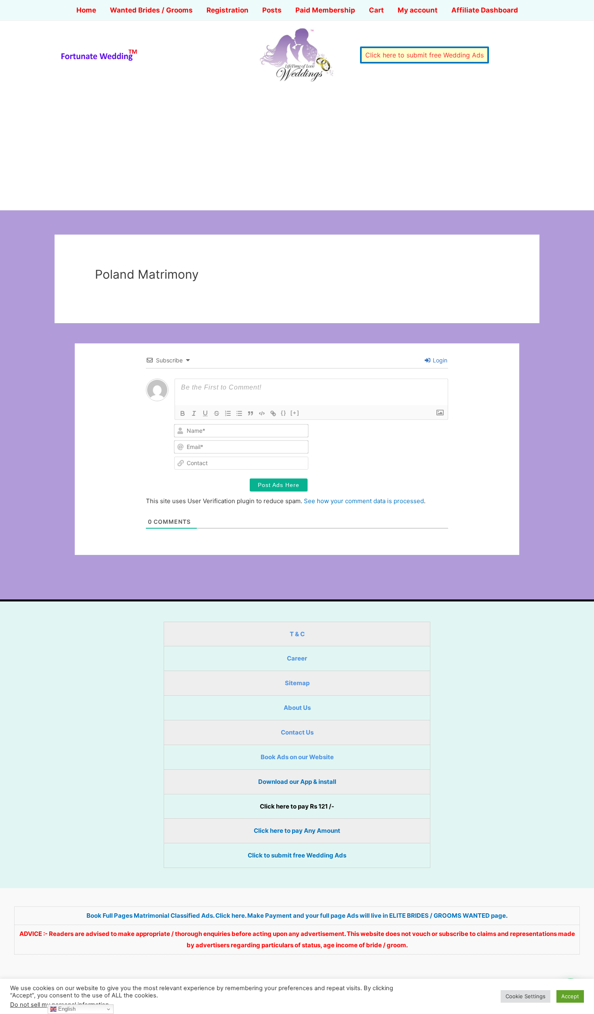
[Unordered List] (239, 413)
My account (418, 10)
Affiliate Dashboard (484, 10)
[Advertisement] (297, 149)
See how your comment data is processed (364, 501)
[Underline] (205, 413)
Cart (376, 10)
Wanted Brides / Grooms (151, 10)
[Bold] (182, 413)
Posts (272, 10)
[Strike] (216, 413)
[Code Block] (262, 413)
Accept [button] (570, 996)
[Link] (273, 413)
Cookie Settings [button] (526, 996)
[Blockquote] (250, 413)
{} (283, 413)
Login (439, 360)
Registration (227, 10)
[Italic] (194, 413)
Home (86, 10)
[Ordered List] (228, 413)
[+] (295, 413)
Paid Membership (325, 10)
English (66, 1009)
